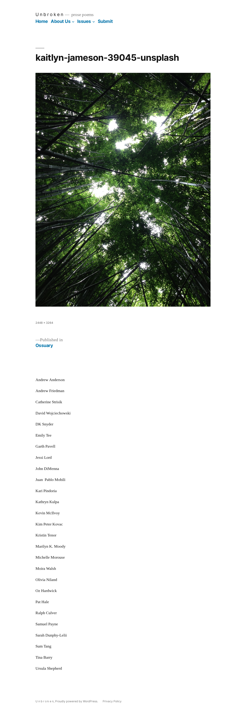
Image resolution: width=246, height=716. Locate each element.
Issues (84, 21)
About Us (60, 21)
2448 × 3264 (44, 322)
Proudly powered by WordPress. (77, 701)
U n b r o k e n (49, 14)
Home (41, 21)
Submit (105, 21)
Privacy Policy (112, 701)
